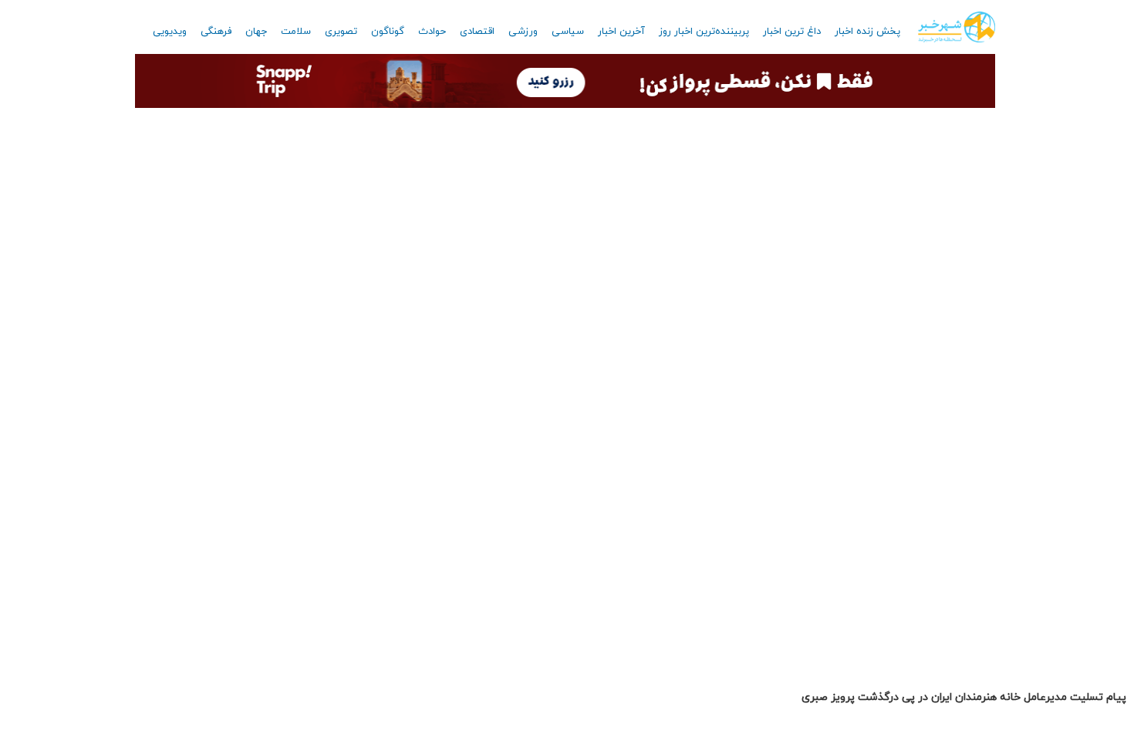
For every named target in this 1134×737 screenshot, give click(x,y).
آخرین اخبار (621, 32)
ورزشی (523, 32)
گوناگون (387, 32)
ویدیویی (170, 32)
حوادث (432, 32)
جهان (256, 32)
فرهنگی (216, 32)
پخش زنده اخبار (867, 32)
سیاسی (568, 32)
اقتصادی (477, 32)
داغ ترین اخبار (792, 32)
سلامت (296, 32)
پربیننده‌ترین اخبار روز (704, 32)
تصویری (341, 32)
